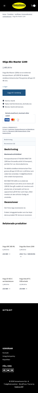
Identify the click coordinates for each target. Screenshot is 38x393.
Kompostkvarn (22, 131)
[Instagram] (12, 370)
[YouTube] (8, 370)
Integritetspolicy (9, 356)
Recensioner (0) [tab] (9, 144)
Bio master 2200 (13, 131)
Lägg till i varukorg (14, 93)
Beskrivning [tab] (8, 140)
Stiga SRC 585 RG (9, 246)
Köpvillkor (6, 359)
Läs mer (5, 254)
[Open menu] (4, 5)
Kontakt (6, 353)
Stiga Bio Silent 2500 (26, 246)
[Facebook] (4, 370)
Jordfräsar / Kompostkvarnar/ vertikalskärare (21, 129)
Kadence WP (19, 387)
